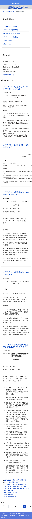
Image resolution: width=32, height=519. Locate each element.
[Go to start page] (2, 505)
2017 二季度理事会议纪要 (12, 482)
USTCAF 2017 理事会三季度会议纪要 (15, 480)
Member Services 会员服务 (11, 33)
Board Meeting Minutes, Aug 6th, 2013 (16, 488)
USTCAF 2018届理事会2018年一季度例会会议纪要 (16, 193)
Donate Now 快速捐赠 (10, 26)
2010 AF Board (8, 495)
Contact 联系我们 (8, 40)
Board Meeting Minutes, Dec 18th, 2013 (16, 486)
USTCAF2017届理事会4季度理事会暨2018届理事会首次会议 (16, 345)
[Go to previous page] (4, 505)
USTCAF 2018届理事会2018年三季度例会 (16, 146)
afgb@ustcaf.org (15, 3)
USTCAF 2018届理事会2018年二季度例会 (16, 273)
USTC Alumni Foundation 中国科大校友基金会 (18, 7)
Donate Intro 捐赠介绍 (10, 30)
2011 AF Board (8, 490)
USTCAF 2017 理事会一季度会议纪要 (15, 484)
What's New (7, 44)
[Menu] (2, 7)
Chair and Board (7, 92)
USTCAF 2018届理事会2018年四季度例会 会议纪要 (16, 87)
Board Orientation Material (13, 492)
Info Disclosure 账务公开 (11, 37)
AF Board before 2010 (11, 497)
